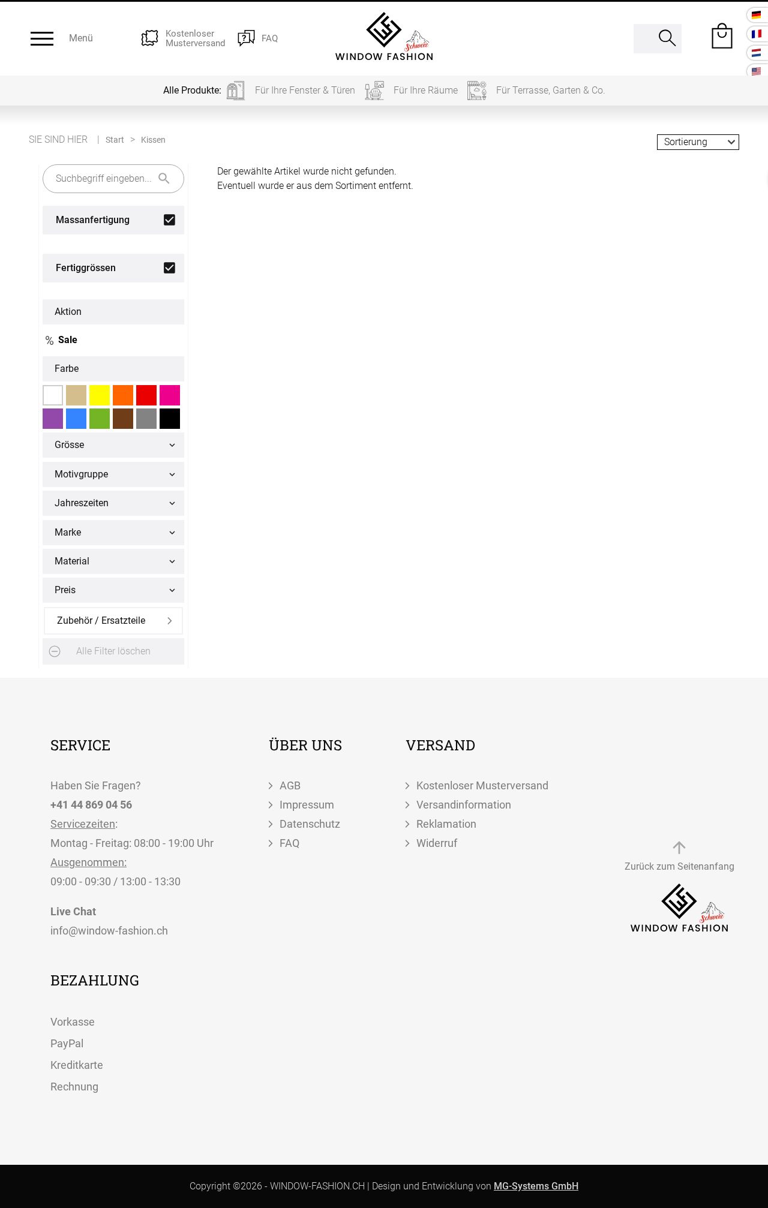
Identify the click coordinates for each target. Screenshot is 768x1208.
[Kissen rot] (146, 395)
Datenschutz (310, 824)
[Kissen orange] (123, 395)
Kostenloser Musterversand (482, 785)
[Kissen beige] (76, 395)
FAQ (289, 843)
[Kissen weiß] (53, 395)
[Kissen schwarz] (170, 418)
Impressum (307, 804)
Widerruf (436, 843)
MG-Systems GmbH (536, 1186)
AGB (290, 785)
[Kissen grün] (99, 418)
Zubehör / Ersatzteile (101, 620)
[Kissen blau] (76, 418)
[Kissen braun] (123, 418)
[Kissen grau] (146, 418)
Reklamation (446, 824)
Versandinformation (463, 804)
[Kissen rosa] (170, 395)
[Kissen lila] (53, 418)
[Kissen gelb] (99, 395)
